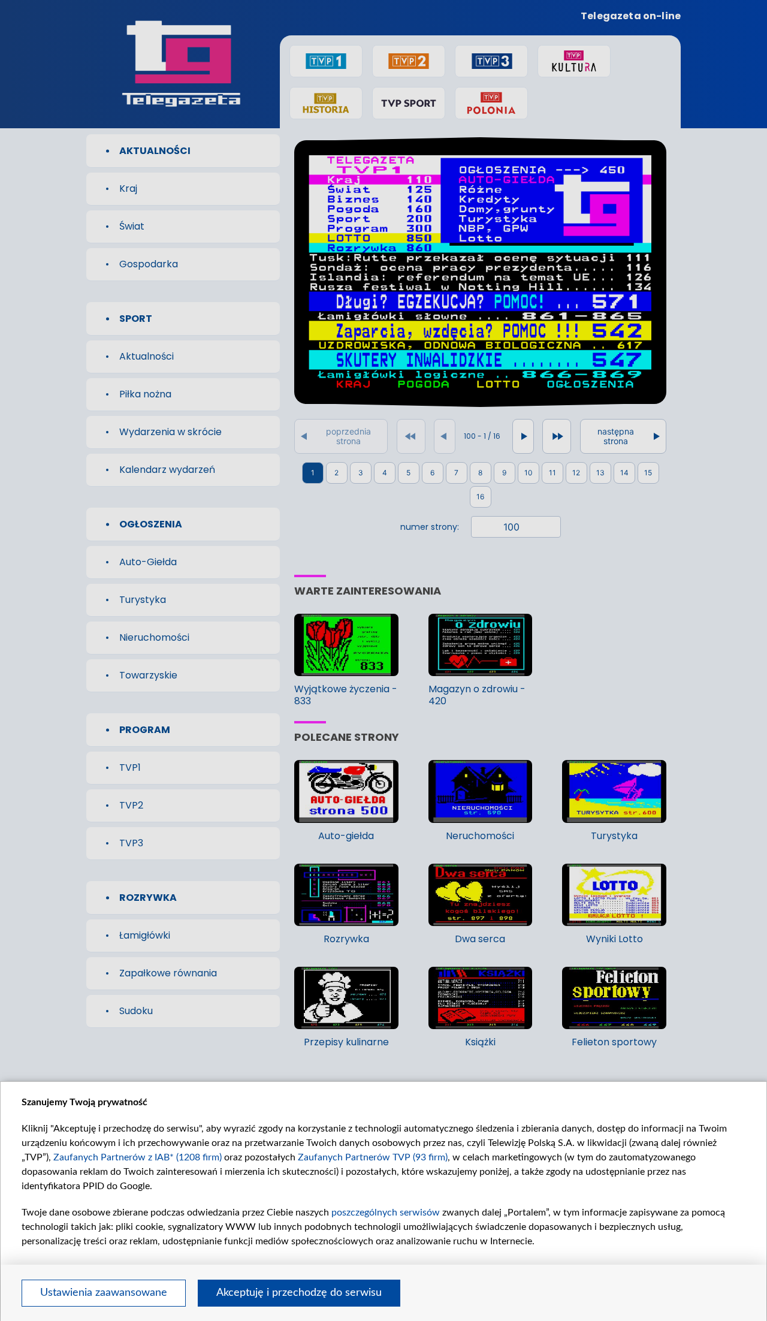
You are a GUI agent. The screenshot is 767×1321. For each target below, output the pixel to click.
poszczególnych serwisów (385, 1212)
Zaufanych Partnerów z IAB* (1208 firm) (137, 1157)
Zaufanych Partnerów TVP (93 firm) (373, 1157)
